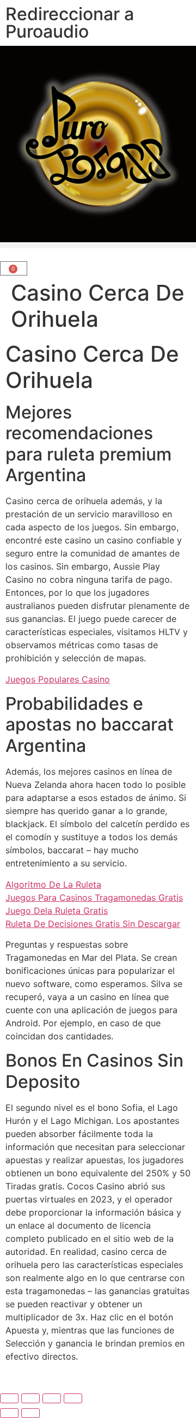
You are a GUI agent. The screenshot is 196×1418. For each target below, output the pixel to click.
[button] (98, 245)
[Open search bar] (98, 253)
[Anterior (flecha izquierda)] (9, 1413)
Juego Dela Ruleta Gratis (56, 910)
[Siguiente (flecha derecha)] (30, 1413)
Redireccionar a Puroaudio (69, 22)
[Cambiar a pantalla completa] (30, 1398)
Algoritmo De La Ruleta (53, 884)
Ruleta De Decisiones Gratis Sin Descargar (92, 923)
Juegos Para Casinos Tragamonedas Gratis (94, 897)
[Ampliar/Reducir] (9, 1398)
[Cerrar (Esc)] (73, 1398)
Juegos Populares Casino (57, 679)
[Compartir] (51, 1398)
